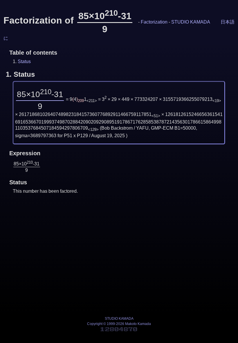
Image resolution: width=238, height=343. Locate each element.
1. (20, 74)
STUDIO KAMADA (190, 21)
